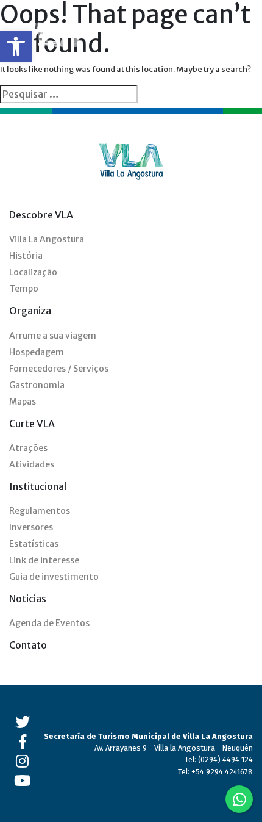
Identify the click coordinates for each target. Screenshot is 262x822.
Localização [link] (33, 272)
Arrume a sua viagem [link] (52, 335)
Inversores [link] (31, 527)
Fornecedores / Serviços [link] (58, 368)
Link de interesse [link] (44, 560)
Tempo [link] (23, 288)
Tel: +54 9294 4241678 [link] (215, 771)
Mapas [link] (22, 401)
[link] (16, 46)
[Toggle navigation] (245, 41)
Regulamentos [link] (39, 510)
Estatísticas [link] (33, 543)
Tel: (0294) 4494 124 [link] (219, 759)
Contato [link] (28, 645)
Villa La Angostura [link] (46, 239)
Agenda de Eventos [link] (49, 623)
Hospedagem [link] (36, 352)
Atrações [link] (28, 447)
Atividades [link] (31, 464)
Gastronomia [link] (37, 385)
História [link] (26, 255)
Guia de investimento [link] (54, 576)
